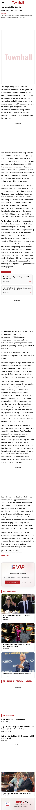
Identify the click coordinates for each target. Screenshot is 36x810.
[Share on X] (2, 551)
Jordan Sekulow (6, 676)
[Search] (33, 2)
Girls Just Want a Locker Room (13, 719)
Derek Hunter (6, 648)
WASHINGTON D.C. (6, 558)
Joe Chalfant (6, 619)
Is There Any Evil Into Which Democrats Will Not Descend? (17, 737)
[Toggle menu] (3, 2)
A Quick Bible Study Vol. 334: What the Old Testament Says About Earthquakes (17, 728)
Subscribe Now (26, 582)
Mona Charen (5, 10)
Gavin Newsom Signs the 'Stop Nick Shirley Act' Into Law (17, 616)
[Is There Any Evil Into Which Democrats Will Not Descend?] (18, 782)
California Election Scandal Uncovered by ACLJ (17, 674)
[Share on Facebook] (10, 551)
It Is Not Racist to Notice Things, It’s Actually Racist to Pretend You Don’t (16, 645)
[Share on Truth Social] (6, 551)
